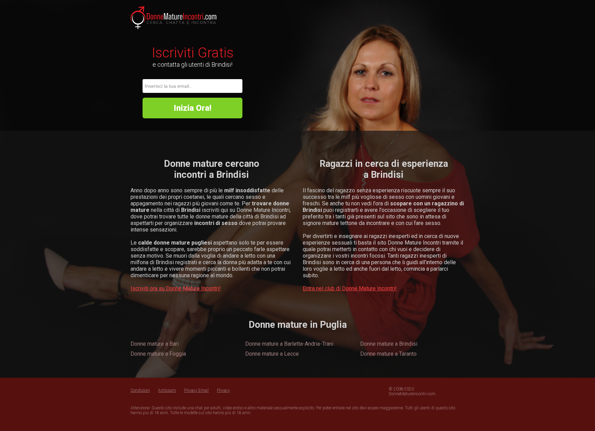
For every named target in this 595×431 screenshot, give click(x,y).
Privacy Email (196, 390)
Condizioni (140, 390)
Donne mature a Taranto (388, 354)
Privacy (223, 390)
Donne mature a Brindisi (388, 344)
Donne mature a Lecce (272, 354)
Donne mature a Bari (155, 344)
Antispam (167, 390)
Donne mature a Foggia (158, 354)
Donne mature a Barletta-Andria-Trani (289, 344)
